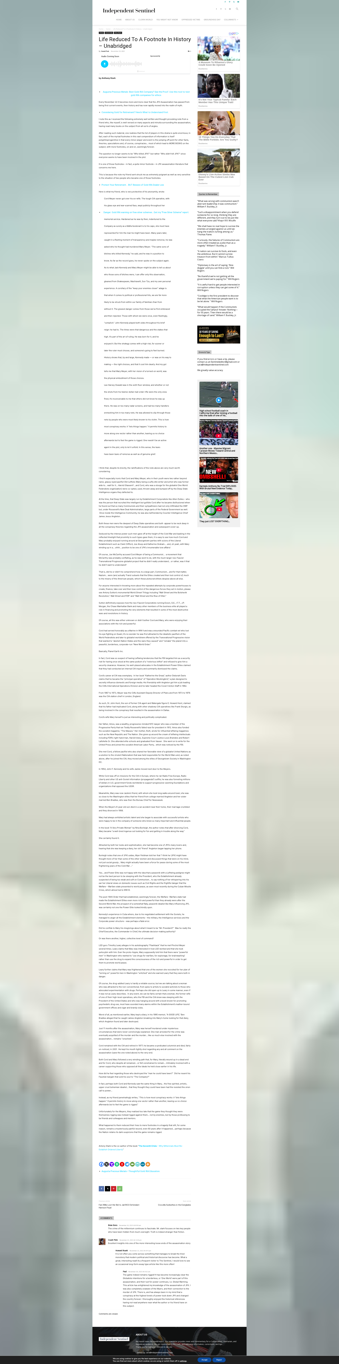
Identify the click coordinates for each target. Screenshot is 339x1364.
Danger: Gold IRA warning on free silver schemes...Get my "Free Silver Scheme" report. (146, 212)
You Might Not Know (167, 19)
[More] (148, 1164)
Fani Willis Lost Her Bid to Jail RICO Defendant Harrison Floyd (119, 1206)
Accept (204, 1360)
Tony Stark (118, 33)
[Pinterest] (229, 2)
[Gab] (117, 1164)
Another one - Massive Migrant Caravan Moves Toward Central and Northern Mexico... (217, 450)
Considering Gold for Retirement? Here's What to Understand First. (135, 112)
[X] (234, 2)
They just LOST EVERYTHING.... (214, 521)
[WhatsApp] (119, 1188)
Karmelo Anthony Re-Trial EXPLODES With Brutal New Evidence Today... (217, 487)
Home (119, 19)
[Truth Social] (111, 1164)
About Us (130, 19)
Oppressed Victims (191, 19)
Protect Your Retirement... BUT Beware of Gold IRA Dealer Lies (133, 185)
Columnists (230, 19)
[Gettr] (122, 1164)
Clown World (145, 19)
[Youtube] (238, 2)
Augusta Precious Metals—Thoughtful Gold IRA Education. (131, 1171)
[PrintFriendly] (137, 1164)
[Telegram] (127, 1164)
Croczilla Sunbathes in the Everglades (174, 1205)
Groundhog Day (212, 19)
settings (183, 1361)
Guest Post (105, 51)
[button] (237, 9)
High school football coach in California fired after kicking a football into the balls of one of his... (218, 413)
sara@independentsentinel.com (159, 1352)
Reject (219, 1360)
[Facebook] (225, 2)
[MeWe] (142, 1164)
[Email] (132, 1164)
